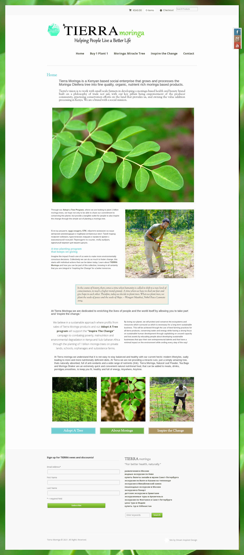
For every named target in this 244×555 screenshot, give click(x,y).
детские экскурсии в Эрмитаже (142, 493)
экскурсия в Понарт (135, 490)
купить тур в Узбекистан (138, 506)
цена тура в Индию (135, 503)
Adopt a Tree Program (73, 210)
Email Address (54, 467)
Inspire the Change (164, 53)
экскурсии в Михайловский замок (143, 483)
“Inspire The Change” (101, 331)
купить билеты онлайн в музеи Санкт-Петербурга (152, 477)
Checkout (168, 10)
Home (80, 53)
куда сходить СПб (77, 231)
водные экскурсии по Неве (139, 474)
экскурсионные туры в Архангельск (144, 496)
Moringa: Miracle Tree (129, 53)
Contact (188, 53)
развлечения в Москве (137, 471)
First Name (52, 477)
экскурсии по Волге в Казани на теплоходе (148, 480)
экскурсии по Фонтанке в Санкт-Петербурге (148, 499)
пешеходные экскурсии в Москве (143, 487)
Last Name (52, 488)
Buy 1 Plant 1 (99, 53)
